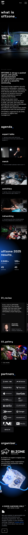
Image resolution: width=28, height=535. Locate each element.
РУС (20, 3)
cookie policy (19, 522)
